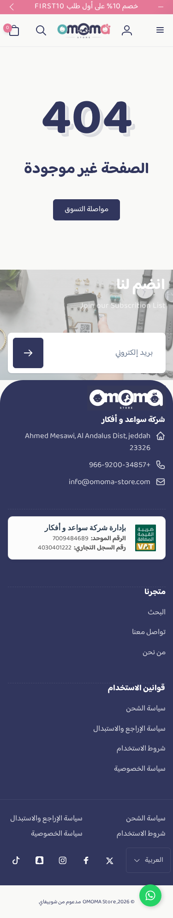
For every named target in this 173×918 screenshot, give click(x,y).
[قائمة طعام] (159, 30)
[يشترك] (28, 353)
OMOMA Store (99, 902)
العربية (154, 860)
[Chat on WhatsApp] (150, 895)
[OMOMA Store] (126, 409)
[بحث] (41, 30)
